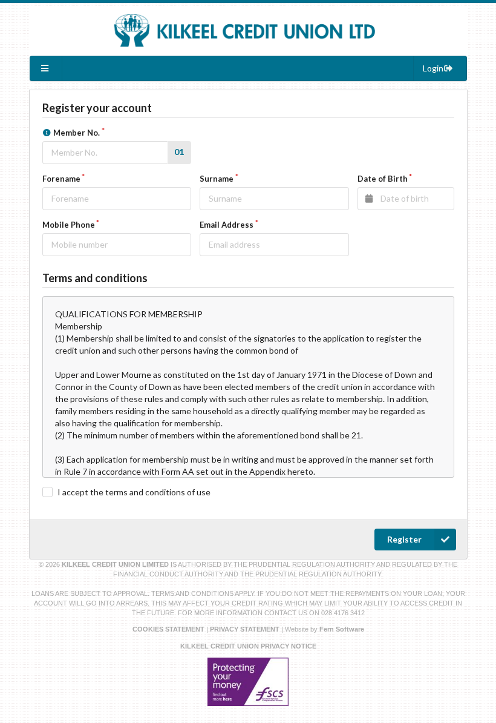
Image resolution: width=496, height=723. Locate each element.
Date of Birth (382, 178)
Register (404, 539)
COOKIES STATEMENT (168, 629)
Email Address (226, 224)
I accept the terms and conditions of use (133, 492)
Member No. (76, 132)
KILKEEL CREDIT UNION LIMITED (116, 564)
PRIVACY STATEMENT (244, 629)
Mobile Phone (68, 224)
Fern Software (341, 629)
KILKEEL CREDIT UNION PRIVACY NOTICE (248, 646)
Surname (216, 178)
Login (433, 68)
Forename (61, 178)
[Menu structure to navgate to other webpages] (46, 68)
